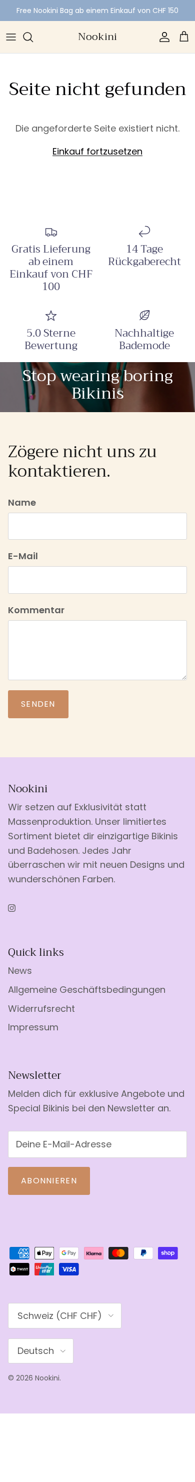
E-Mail (23, 556)
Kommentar (36, 610)
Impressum (33, 1027)
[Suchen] (33, 37)
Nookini (47, 1378)
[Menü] (11, 37)
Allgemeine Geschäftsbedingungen (87, 989)
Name (22, 502)
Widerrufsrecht (41, 1008)
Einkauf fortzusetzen (97, 151)
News (20, 970)
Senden (38, 704)
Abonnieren (49, 1180)
